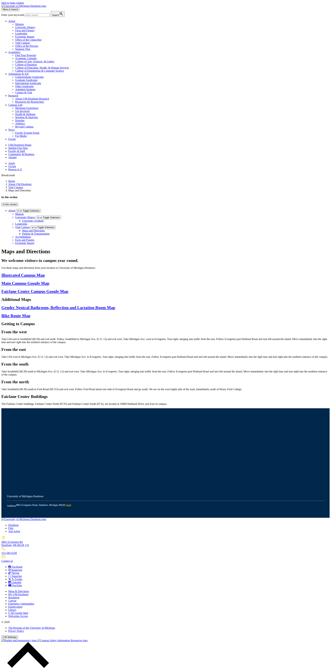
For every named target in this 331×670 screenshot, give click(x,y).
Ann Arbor (14, 531)
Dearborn (13, 525)
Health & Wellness (25, 114)
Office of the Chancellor (28, 39)
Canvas (12, 600)
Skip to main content (12, 2)
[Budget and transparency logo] (19, 640)
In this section (10, 204)
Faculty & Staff (16, 151)
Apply (11, 163)
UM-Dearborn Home (19, 144)
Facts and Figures (24, 30)
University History (25, 27)
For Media (21, 135)
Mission (19, 24)
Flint (10, 528)
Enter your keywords (13, 14)
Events (12, 139)
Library (12, 609)
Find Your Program (25, 55)
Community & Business (21, 154)
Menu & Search (10, 9)
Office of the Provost (26, 45)
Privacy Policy (16, 630)
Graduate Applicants (26, 80)
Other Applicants (24, 86)
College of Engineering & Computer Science (39, 70)
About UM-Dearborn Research (32, 98)
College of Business (26, 64)
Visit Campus (22, 42)
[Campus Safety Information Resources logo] (62, 640)
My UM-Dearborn (18, 594)
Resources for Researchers (29, 101)
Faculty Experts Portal (27, 132)
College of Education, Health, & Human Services (42, 67)
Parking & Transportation (36, 233)
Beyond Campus (24, 126)
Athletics (20, 123)
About (11, 21)
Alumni (12, 157)
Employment (15, 606)
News (11, 129)
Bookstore (13, 597)
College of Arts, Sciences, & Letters (34, 61)
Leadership (21, 33)
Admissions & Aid (18, 73)
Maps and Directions (33, 230)
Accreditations (23, 236)
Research (13, 95)
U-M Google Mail (18, 613)
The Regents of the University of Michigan (31, 627)
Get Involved (22, 111)
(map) (68, 505)
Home (11, 181)
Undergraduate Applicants (29, 77)
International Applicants (28, 83)
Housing (19, 120)
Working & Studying (26, 117)
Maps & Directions (18, 591)
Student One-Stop (18, 148)
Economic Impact (24, 36)
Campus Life (15, 104)
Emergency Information (21, 603)
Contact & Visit (23, 92)
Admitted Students (25, 89)
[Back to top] (27, 667)
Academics (14, 52)
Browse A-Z (15, 169)
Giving (12, 166)
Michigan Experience (26, 108)
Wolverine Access (18, 616)
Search (57, 13)
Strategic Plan (22, 49)
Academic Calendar (26, 58)
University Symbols (33, 220)
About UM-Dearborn (20, 184)
